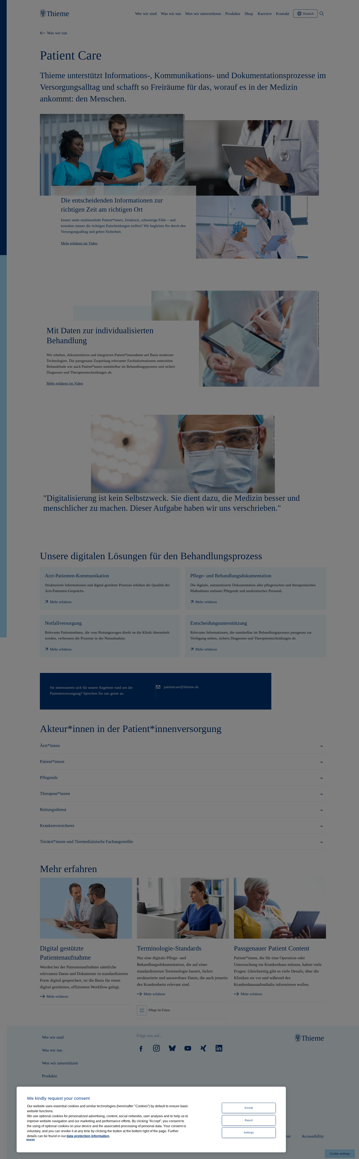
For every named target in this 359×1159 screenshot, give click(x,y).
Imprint (30, 1139)
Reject (249, 1120)
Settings (249, 1132)
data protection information (87, 1136)
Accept (249, 1107)
